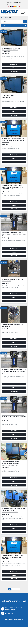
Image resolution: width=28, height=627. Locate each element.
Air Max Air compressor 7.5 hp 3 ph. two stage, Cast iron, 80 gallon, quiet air (14, 416)
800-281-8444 (11, 4)
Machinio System (9, 619)
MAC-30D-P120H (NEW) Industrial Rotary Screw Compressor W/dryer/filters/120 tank (11, 463)
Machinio (20, 619)
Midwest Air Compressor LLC (14, 601)
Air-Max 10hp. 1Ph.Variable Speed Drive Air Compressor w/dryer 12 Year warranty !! (12, 187)
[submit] (25, 21)
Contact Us (14, 64)
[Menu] (22, 13)
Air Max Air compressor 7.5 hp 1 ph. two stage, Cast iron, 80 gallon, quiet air (14, 234)
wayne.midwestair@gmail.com (14, 2)
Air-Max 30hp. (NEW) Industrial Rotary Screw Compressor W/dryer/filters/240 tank (13, 510)
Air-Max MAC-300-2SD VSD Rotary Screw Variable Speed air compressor (12, 50)
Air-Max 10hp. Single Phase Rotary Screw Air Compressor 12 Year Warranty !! (12, 557)
